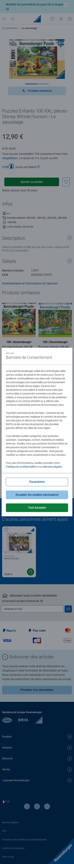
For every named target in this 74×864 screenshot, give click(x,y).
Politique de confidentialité (20, 466)
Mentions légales (52, 466)
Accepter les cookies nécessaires (37, 494)
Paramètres (37, 482)
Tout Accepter (37, 507)
